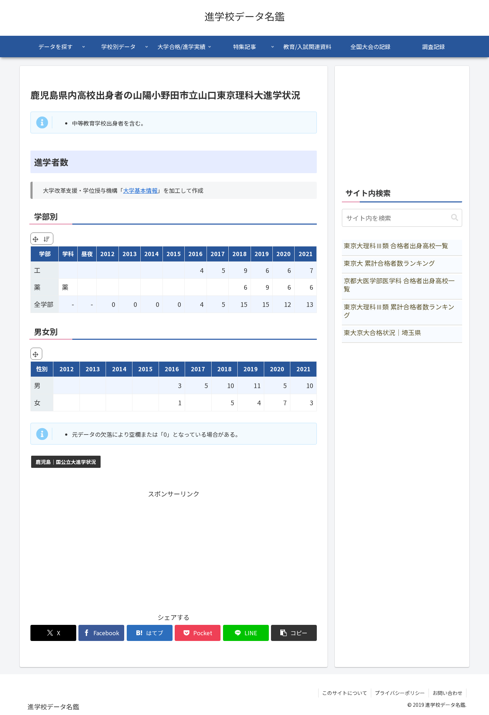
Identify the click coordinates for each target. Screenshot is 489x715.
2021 (306, 253)
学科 (68, 253)
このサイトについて (344, 692)
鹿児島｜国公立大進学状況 (66, 461)
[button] (294, 633)
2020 (283, 253)
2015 (173, 253)
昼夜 (87, 253)
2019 (262, 253)
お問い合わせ (447, 692)
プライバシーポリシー (400, 692)
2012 (107, 253)
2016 (195, 253)
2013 (129, 253)
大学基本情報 (140, 190)
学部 (44, 253)
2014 (151, 253)
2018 (239, 253)
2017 (217, 253)
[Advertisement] (173, 549)
